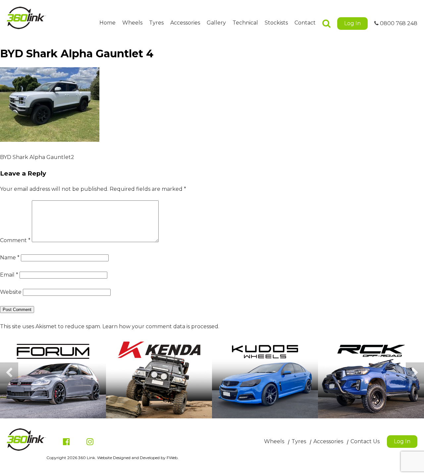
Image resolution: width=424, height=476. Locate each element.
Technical (245, 23)
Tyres (156, 23)
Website (11, 292)
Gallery (216, 23)
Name (10, 257)
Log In (352, 23)
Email (9, 275)
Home (107, 23)
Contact (305, 23)
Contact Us (365, 441)
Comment (15, 240)
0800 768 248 (398, 23)
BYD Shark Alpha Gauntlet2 (37, 157)
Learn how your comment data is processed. (160, 326)
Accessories (185, 23)
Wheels (132, 23)
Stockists (276, 23)
